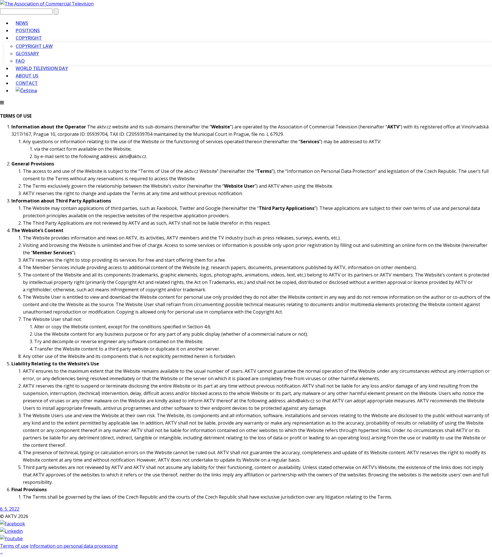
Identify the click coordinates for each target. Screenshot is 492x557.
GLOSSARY (27, 53)
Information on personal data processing (74, 546)
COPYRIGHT (29, 38)
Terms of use (14, 546)
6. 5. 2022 (9, 509)
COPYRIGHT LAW (34, 46)
